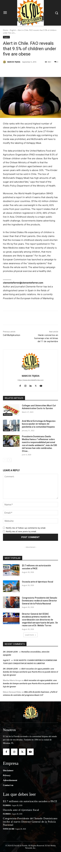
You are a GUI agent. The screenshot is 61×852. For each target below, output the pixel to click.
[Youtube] (41, 385)
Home (5, 30)
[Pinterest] (29, 69)
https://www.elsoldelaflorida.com (31, 380)
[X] (22, 69)
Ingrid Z (6, 660)
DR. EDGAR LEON (10, 651)
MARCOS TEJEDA (13, 62)
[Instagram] (25, 385)
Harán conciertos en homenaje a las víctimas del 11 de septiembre (46, 338)
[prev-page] (5, 460)
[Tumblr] (42, 69)
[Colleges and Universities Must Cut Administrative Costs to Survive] (11, 410)
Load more (29, 635)
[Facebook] (15, 69)
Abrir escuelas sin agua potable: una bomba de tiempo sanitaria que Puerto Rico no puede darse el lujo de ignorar (30, 671)
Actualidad (8, 414)
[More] (49, 69)
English (13, 30)
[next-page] (9, 460)
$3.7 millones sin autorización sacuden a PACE (30, 801)
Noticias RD (8, 829)
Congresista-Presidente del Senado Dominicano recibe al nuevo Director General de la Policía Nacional (39, 601)
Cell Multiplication (11, 335)
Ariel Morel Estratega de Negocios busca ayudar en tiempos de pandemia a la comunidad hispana (39, 424)
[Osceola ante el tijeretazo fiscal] (11, 586)
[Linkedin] (36, 69)
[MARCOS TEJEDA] (5, 61)
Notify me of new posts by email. (21, 531)
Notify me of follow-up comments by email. (26, 528)
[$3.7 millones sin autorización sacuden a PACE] (11, 570)
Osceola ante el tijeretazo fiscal (37, 582)
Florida (7, 805)
